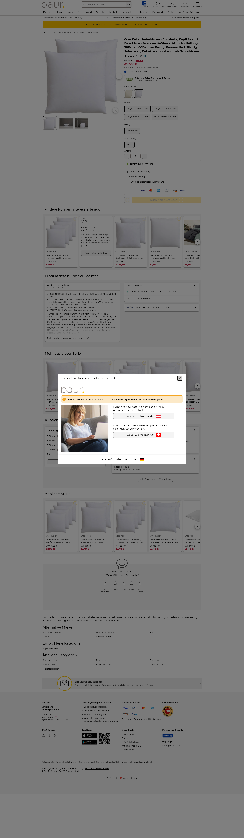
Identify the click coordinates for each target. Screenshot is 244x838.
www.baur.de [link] (119, 459)
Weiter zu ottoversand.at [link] (140, 416)
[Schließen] (180, 378)
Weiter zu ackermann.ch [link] (140, 435)
